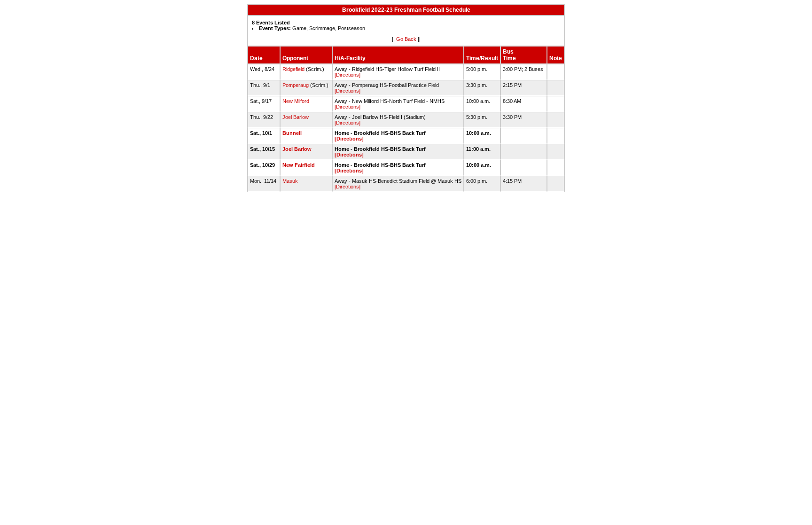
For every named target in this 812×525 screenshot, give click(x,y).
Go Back (406, 39)
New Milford (295, 101)
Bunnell (292, 133)
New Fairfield (298, 165)
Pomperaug (295, 85)
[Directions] (347, 75)
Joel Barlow (295, 117)
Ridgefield (293, 69)
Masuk (290, 181)
